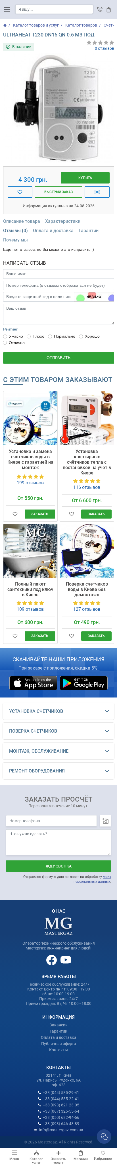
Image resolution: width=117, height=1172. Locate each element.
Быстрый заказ (58, 192)
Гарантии (58, 1031)
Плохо (38, 336)
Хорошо (92, 336)
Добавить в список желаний (20, 192)
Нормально (64, 336)
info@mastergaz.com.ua (61, 1130)
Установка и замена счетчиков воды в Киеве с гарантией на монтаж (30, 459)
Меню (14, 1159)
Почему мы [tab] (15, 240)
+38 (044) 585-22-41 (61, 1099)
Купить (85, 178)
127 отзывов (86, 609)
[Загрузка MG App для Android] (84, 682)
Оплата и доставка (58, 1037)
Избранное (103, 1159)
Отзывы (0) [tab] (15, 230)
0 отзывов (104, 48)
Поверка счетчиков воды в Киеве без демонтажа (87, 589)
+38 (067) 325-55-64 (61, 1111)
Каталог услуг (36, 1161)
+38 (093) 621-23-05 (61, 1105)
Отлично (17, 342)
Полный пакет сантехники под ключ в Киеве (30, 589)
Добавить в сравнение (97, 192)
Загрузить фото (105, 820)
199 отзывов (30, 482)
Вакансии (58, 1025)
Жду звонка (59, 866)
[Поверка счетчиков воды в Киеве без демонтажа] (87, 551)
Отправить (58, 357)
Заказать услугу (58, 1161)
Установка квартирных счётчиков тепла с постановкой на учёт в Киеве (87, 462)
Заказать (39, 514)
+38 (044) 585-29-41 (61, 1092)
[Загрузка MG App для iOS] (33, 682)
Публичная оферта (58, 1043)
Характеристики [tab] (62, 221)
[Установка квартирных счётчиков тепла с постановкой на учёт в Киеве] (87, 418)
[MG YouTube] (65, 959)
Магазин (81, 1159)
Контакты (58, 1050)
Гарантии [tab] (89, 230)
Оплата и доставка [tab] (53, 230)
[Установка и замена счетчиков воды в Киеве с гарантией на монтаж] (30, 418)
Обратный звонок (100, 9)
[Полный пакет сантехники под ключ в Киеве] (30, 551)
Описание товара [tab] (21, 221)
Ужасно (16, 336)
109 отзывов (30, 609)
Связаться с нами (104, 1136)
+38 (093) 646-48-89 (61, 1123)
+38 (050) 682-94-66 (61, 1117)
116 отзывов (86, 487)
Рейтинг (10, 329)
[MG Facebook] (52, 959)
